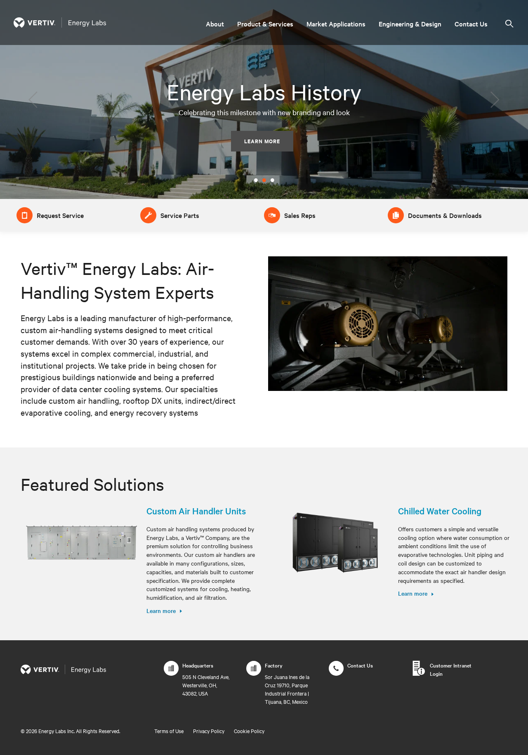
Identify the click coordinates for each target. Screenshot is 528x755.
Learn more (161, 610)
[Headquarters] (171, 672)
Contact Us (471, 23)
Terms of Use (169, 730)
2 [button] (264, 178)
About (215, 23)
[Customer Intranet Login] (418, 672)
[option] (264, 99)
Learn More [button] (262, 141)
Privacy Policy (208, 730)
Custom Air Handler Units (196, 510)
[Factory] (253, 672)
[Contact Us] (336, 672)
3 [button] (272, 178)
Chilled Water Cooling (439, 510)
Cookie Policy (249, 730)
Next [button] (494, 99)
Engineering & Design (410, 23)
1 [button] (256, 178)
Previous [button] (33, 99)
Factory (274, 665)
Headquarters (197, 665)
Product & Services (265, 23)
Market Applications (335, 23)
